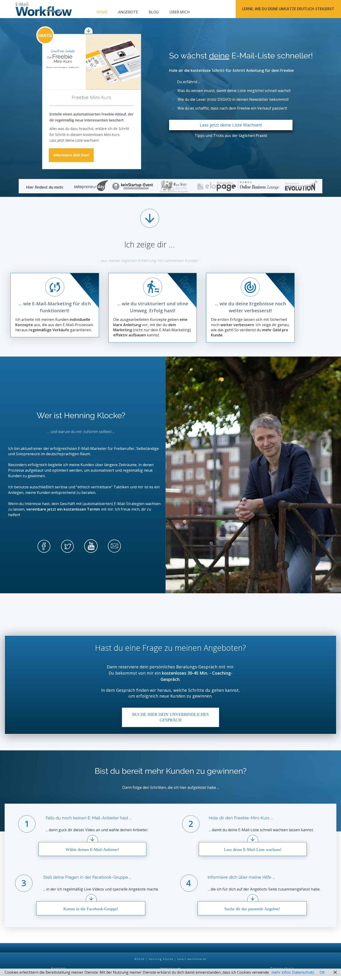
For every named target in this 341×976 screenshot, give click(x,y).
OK (322, 972)
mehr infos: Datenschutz (292, 972)
